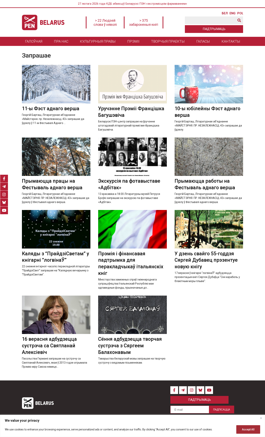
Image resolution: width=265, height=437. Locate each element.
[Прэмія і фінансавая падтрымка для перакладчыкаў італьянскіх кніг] (132, 229)
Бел (225, 13)
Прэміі (133, 41)
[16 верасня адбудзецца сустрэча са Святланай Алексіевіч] (56, 315)
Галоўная (33, 41)
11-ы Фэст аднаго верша (50, 108)
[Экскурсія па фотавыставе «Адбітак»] (132, 157)
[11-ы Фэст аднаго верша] (56, 84)
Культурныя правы (98, 41)
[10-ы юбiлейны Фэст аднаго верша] (209, 84)
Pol (240, 13)
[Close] (261, 418)
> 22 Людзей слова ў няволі (105, 22)
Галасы (203, 41)
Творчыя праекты (168, 41)
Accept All (248, 429)
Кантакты (231, 41)
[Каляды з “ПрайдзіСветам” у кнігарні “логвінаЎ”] (56, 229)
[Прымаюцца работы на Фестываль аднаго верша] (209, 157)
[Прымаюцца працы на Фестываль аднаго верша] (56, 157)
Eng (232, 13)
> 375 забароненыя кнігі (143, 22)
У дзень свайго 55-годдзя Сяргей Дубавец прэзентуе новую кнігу (206, 260)
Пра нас (61, 41)
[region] (132, 426)
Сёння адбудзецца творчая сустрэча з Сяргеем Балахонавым (130, 345)
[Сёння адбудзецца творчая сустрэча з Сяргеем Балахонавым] (132, 315)
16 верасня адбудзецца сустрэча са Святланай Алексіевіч (49, 345)
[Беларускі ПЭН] (43, 22)
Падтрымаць (214, 29)
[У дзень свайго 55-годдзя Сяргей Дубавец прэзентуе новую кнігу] (209, 229)
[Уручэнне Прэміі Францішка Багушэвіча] (132, 84)
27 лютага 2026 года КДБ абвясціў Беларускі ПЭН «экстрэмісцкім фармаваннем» (132, 3)
